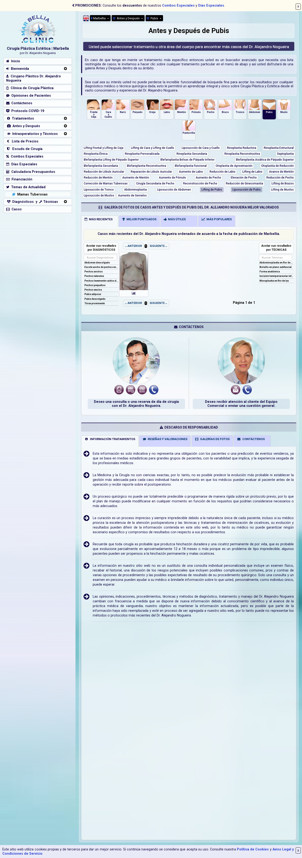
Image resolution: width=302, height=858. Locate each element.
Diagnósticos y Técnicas (34, 202)
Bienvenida (19, 69)
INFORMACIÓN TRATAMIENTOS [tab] (111, 439)
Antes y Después (25, 126)
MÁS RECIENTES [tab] (100, 219)
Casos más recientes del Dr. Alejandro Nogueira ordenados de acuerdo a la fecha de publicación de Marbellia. (189, 234)
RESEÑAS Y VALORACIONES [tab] (166, 439)
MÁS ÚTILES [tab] (176, 219)
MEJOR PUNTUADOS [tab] (140, 219)
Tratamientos (22, 119)
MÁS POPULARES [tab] (218, 219)
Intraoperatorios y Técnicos (34, 134)
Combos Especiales (178, 6)
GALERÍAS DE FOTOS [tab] (214, 439)
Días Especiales (211, 6)
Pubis (154, 18)
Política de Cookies (253, 849)
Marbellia (99, 18)
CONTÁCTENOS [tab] (253, 439)
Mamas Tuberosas (31, 194)
